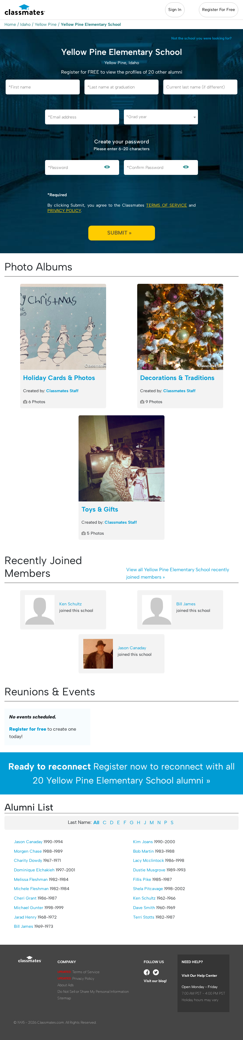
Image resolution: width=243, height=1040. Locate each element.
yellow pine (46, 24)
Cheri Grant (25, 898)
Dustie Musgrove (149, 870)
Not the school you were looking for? (201, 38)
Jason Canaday (132, 647)
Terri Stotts (143, 917)
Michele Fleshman (31, 888)
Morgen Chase (28, 851)
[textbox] (161, 117)
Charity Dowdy (28, 860)
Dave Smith (144, 907)
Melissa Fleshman (31, 879)
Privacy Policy (64, 210)
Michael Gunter (28, 907)
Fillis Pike (142, 879)
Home (10, 24)
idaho (25, 24)
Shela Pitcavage (148, 888)
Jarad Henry (25, 917)
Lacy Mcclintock (148, 860)
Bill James (186, 604)
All (96, 822)
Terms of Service (166, 205)
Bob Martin (143, 851)
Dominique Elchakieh (34, 870)
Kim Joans (143, 841)
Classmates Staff (62, 390)
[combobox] (161, 117)
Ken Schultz (70, 604)
